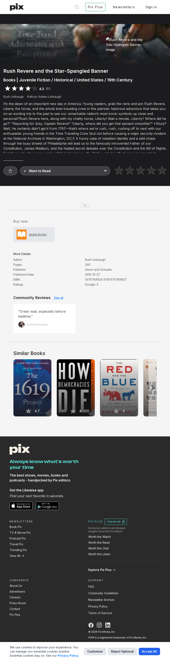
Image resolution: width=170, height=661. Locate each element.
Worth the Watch (99, 536)
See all (58, 297)
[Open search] (77, 7)
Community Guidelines (103, 593)
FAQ (91, 586)
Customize (95, 651)
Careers (15, 597)
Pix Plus (15, 614)
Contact (15, 609)
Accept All (149, 651)
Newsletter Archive (101, 599)
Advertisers (17, 591)
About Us (16, 585)
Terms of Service (100, 613)
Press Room (18, 603)
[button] (10, 170)
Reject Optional (122, 651)
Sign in (151, 7)
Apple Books (38, 234)
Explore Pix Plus (100, 570)
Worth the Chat (98, 548)
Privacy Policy (98, 606)
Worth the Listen (99, 554)
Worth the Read (99, 542)
